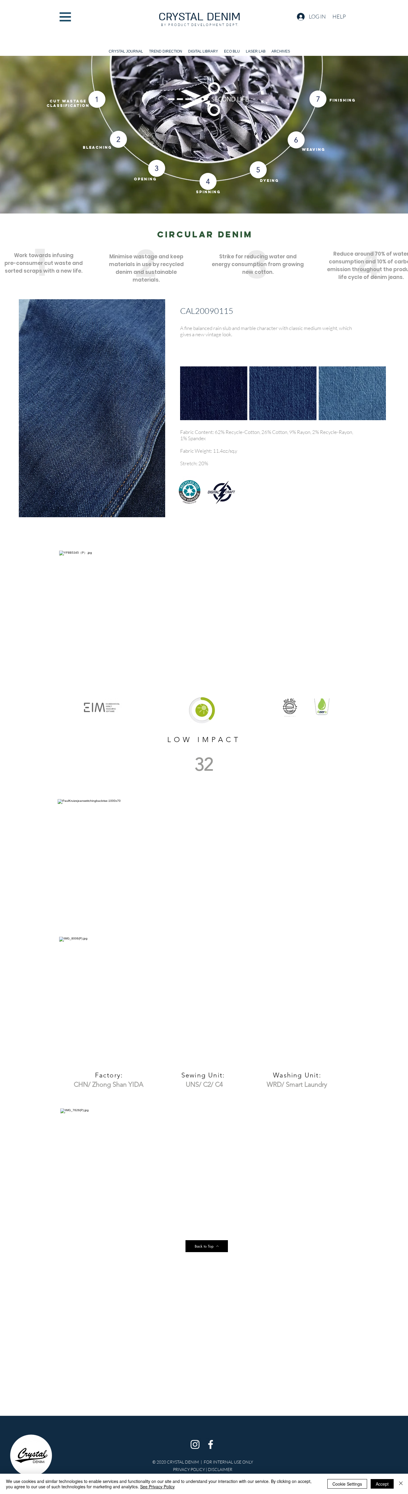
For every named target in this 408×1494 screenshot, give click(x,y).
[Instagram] (195, 1444)
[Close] (400, 1483)
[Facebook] (211, 1444)
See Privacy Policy (157, 1487)
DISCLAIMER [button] (220, 1469)
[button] (65, 16)
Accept (382, 1484)
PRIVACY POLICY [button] (189, 1469)
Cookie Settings (347, 1484)
